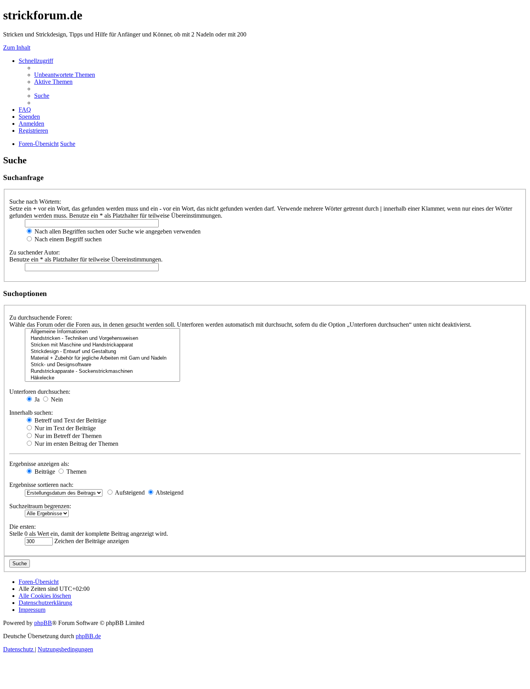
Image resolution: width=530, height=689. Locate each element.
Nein (56, 399)
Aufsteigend (129, 492)
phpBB (43, 623)
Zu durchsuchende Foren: (40, 317)
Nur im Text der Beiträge (64, 428)
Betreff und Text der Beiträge (69, 420)
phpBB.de (88, 636)
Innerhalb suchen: (31, 412)
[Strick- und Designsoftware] (102, 365)
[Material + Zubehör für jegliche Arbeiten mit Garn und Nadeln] (102, 358)
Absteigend (169, 492)
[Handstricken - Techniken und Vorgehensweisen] (102, 338)
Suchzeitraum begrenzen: (40, 506)
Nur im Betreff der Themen (67, 436)
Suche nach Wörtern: (35, 201)
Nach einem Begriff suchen (67, 239)
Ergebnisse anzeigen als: (39, 463)
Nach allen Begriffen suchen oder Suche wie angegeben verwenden (117, 231)
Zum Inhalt (16, 47)
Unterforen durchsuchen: (39, 391)
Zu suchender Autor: (34, 252)
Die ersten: (22, 526)
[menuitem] (64, 74)
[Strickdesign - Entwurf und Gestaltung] (102, 351)
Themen (76, 471)
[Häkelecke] (102, 378)
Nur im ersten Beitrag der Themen (75, 443)
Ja (36, 399)
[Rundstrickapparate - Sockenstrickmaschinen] (102, 371)
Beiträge (44, 471)
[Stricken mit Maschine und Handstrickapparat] (102, 345)
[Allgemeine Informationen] (102, 332)
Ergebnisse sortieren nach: (41, 484)
